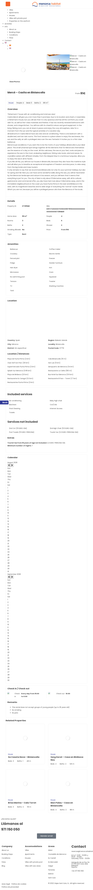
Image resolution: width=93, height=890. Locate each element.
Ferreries (51, 870)
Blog (3, 866)
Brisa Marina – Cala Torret (22, 802)
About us (12, 29)
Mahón (51, 874)
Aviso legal (6, 884)
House (11, 103)
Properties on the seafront (19, 21)
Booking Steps (14, 32)
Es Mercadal (53, 862)
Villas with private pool (18, 18)
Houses (12, 15)
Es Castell (52, 858)
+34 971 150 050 (77, 871)
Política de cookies (19, 884)
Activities (8, 24)
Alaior (50, 850)
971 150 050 (10, 829)
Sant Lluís (52, 878)
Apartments (14, 12)
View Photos (14, 82)
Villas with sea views (33, 866)
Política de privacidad (10, 887)
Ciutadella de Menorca (57, 854)
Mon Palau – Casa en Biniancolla (62, 804)
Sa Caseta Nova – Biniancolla (23, 757)
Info (6, 26)
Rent (24, 234)
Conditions (13, 35)
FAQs (11, 38)
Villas (11, 10)
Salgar (50, 866)
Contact (8, 40)
